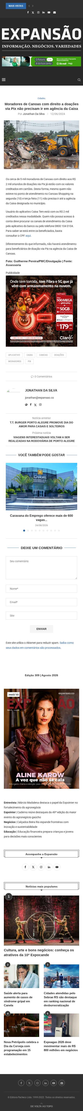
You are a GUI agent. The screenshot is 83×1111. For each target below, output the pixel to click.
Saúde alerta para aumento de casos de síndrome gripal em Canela (18, 999)
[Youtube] (49, 12)
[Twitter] (33, 12)
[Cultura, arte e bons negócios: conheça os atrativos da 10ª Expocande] (41, 921)
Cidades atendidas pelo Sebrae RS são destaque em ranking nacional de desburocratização (60, 999)
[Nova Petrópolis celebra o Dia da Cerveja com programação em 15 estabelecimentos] (21, 1025)
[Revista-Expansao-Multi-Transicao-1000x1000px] (41, 278)
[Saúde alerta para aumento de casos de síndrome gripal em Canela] (21, 976)
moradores (14, 361)
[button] (29, 6)
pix (29, 361)
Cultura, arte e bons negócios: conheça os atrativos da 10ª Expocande (39, 952)
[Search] (79, 79)
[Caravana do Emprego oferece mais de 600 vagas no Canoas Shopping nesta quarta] (41, 486)
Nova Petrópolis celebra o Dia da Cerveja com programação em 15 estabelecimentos (21, 1048)
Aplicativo (14, 355)
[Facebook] (28, 12)
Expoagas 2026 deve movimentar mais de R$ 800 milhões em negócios (61, 1046)
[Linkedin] (43, 12)
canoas (43, 355)
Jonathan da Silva (34, 113)
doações (59, 355)
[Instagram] (38, 12)
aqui (28, 235)
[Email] (54, 12)
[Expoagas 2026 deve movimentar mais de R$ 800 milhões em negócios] (61, 1025)
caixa (30, 355)
